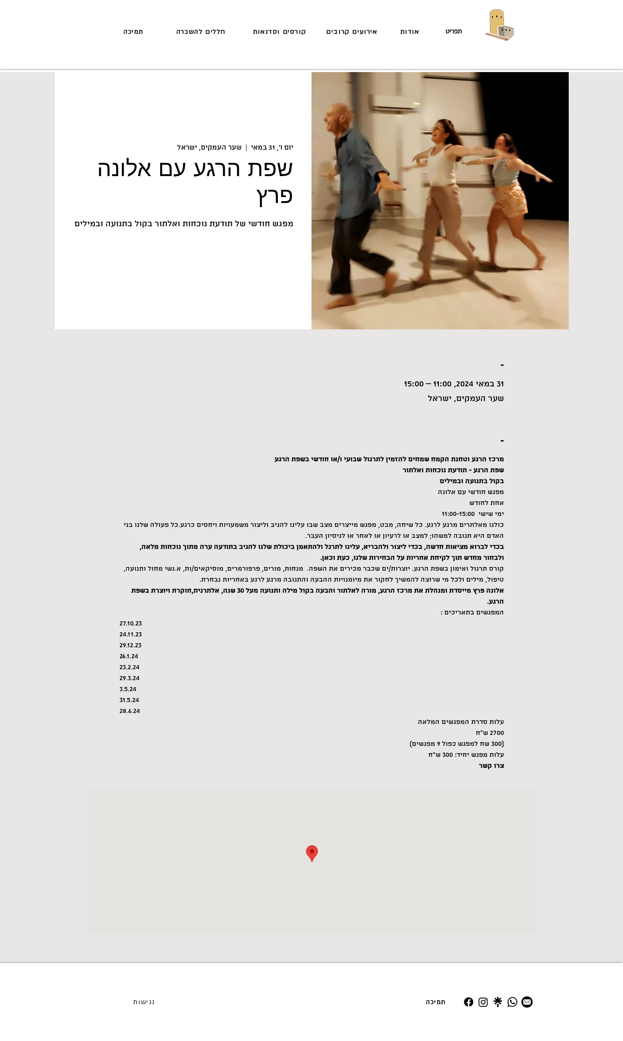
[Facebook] (468, 1002)
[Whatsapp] (512, 1002)
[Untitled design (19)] (498, 1002)
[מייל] (527, 1002)
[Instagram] (483, 1002)
